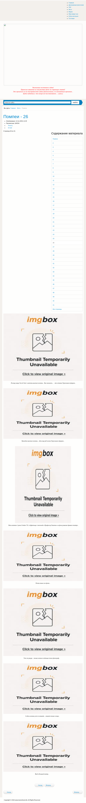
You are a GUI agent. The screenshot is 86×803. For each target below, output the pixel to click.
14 (53, 193)
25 (53, 238)
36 (53, 284)
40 (53, 301)
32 (53, 267)
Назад (40, 785)
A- (82, 112)
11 (53, 180)
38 (53, 292)
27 (53, 247)
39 (53, 297)
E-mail (10, 128)
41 (53, 305)
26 (53, 243)
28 (53, 251)
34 (53, 276)
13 (53, 189)
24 (53, 234)
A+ (78, 112)
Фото (18, 108)
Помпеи (55, 139)
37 (53, 288)
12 (53, 184)
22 (53, 226)
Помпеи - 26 (15, 116)
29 (53, 255)
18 (53, 209)
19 (53, 213)
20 (53, 218)
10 (53, 176)
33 (53, 272)
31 (53, 263)
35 (53, 280)
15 (53, 197)
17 (53, 205)
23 (53, 230)
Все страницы (57, 309)
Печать (10, 125)
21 (53, 222)
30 (53, 259)
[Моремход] (12, 4)
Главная (13, 108)
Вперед (48, 785)
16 (53, 201)
